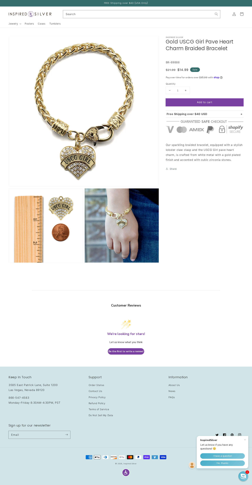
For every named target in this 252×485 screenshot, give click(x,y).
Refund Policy (97, 403)
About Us (174, 385)
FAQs (172, 397)
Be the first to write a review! (126, 351)
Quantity (170, 83)
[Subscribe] (66, 434)
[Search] (216, 14)
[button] (126, 472)
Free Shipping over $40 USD (187, 114)
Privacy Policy (97, 397)
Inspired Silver (130, 464)
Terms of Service (99, 409)
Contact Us (95, 391)
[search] (141, 14)
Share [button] (173, 168)
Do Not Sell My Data (101, 415)
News (172, 391)
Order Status (96, 385)
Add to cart (204, 102)
